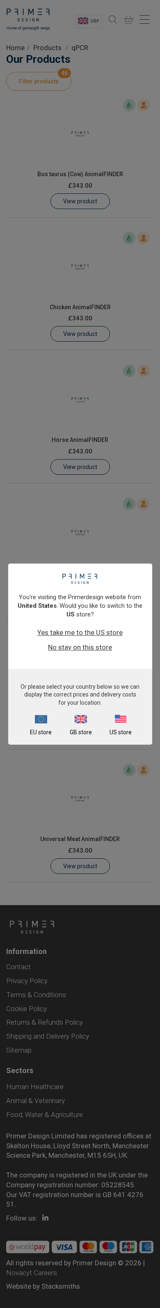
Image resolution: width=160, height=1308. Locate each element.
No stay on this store (80, 647)
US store (121, 732)
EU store (41, 732)
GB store (81, 732)
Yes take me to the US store (80, 632)
